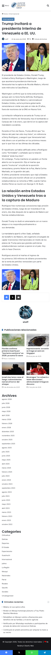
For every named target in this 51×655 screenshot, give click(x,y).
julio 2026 (5, 403)
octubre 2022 (7, 524)
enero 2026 (6, 427)
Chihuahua (6, 535)
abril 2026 (6, 415)
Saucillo (5, 588)
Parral (4, 580)
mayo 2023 (6, 504)
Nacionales (6, 576)
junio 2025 (6, 456)
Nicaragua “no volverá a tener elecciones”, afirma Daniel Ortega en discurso (37, 380)
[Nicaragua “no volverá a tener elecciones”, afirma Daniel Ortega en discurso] (37, 368)
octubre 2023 (7, 484)
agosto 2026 (7, 399)
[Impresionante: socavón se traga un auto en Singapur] (37, 340)
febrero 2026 (7, 423)
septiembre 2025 (8, 444)
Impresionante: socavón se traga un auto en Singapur (37, 350)
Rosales (5, 584)
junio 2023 (6, 500)
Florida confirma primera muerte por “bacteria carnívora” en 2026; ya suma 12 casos (13, 352)
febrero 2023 (7, 516)
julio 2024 (5, 476)
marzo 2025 (6, 468)
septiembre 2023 (8, 488)
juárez (4, 563)
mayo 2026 (6, 411)
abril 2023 (6, 508)
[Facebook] (6, 297)
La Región (5, 567)
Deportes (5, 543)
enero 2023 (6, 520)
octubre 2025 (7, 440)
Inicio (5, 14)
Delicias (5, 539)
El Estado (5, 547)
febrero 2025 (7, 472)
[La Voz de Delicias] (18, 5)
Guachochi (6, 555)
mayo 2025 (6, 460)
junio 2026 (6, 407)
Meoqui (5, 571)
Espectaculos (7, 551)
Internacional (14, 14)
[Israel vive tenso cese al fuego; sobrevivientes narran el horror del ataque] (13, 368)
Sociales (5, 592)
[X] (12, 297)
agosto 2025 (7, 448)
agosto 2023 (7, 492)
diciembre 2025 (8, 431)
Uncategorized (7, 596)
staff (6, 39)
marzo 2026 (6, 419)
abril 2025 (6, 464)
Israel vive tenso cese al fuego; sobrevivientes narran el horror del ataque (12, 380)
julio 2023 (5, 496)
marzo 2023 (6, 512)
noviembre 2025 (8, 436)
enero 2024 (6, 480)
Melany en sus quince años (14, 607)
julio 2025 (5, 452)
